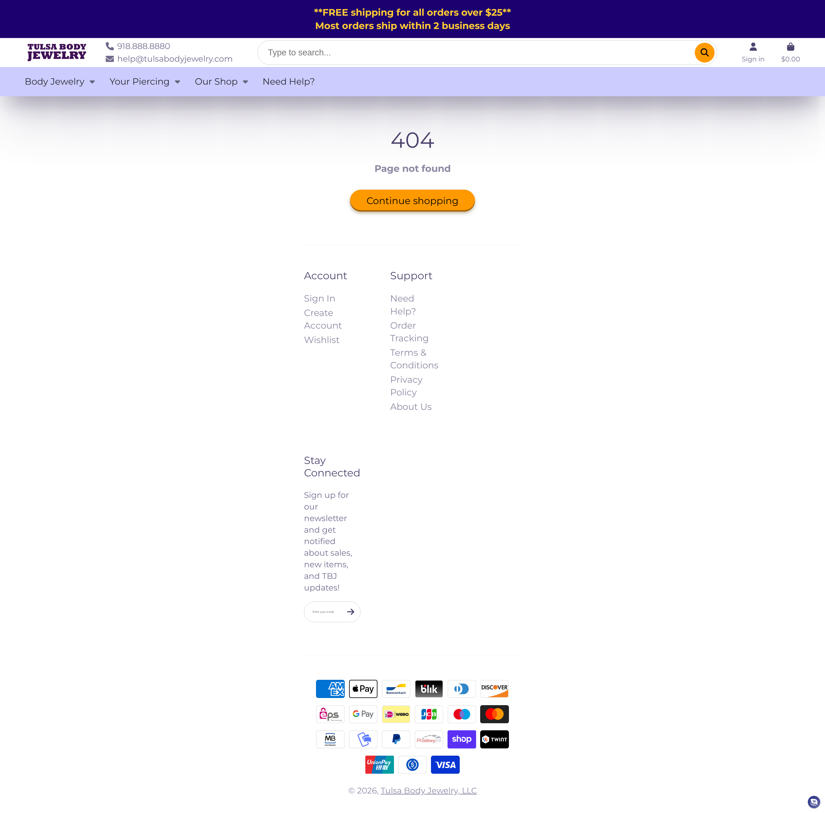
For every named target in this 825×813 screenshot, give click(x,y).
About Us (411, 406)
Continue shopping (412, 200)
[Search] (705, 52)
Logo (57, 52)
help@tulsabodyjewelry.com (175, 59)
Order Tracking (409, 332)
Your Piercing (140, 81)
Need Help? (289, 81)
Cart (790, 52)
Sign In (319, 298)
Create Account (323, 319)
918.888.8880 (143, 46)
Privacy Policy (406, 386)
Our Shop (216, 81)
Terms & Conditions (414, 359)
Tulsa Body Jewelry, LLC (429, 791)
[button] (814, 802)
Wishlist (322, 339)
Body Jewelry (54, 81)
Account (753, 52)
